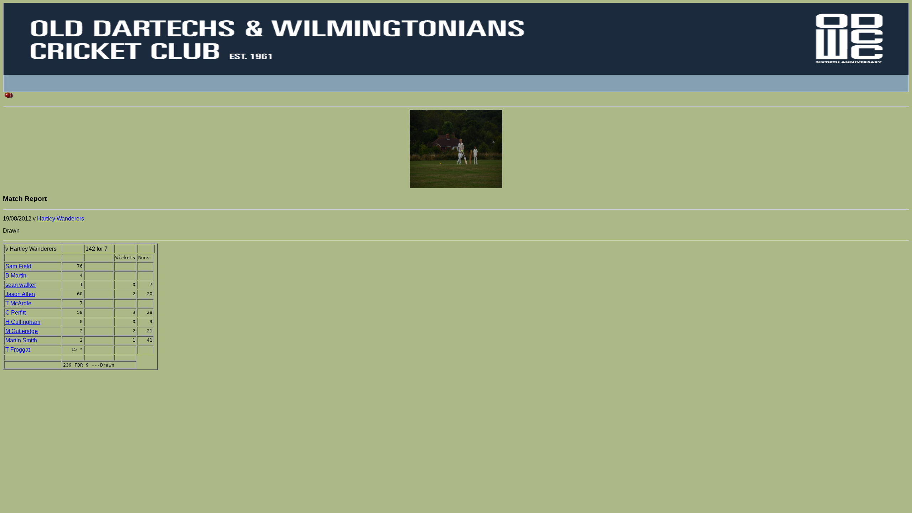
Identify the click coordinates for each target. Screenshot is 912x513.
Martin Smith (21, 340)
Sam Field (18, 266)
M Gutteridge (21, 331)
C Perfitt (15, 313)
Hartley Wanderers (60, 219)
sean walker (20, 285)
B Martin (15, 276)
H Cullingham (22, 322)
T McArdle (18, 303)
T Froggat (17, 350)
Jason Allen (20, 294)
